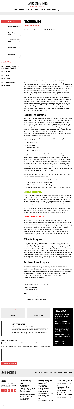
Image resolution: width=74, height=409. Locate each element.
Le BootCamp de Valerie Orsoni (14, 40)
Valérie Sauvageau (35, 29)
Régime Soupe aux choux (8, 82)
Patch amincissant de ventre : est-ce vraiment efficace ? (64, 381)
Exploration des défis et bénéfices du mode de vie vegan (26, 382)
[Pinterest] (64, 29)
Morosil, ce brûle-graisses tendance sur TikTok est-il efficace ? (62, 316)
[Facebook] (57, 29)
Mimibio (13, 316)
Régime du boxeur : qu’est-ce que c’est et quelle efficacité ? (10, 67)
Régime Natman (5, 79)
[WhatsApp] (67, 29)
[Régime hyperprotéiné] (4, 26)
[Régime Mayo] (4, 54)
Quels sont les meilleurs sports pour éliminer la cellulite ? (44, 397)
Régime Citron (5, 75)
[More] (71, 29)
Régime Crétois (12, 47)
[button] (58, 10)
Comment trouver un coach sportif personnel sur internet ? (62, 336)
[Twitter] (61, 29)
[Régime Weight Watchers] (4, 33)
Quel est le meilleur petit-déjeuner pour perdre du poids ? (62, 323)
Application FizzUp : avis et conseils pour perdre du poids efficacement (62, 330)
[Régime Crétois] (4, 47)
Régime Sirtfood (38, 316)
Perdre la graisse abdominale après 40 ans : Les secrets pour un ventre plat (45, 390)
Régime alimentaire (31, 25)
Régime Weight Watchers (12, 33)
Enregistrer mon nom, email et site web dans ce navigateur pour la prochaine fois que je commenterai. (26, 346)
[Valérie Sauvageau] (7, 329)
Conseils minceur (24, 385)
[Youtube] (15, 390)
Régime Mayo (11, 54)
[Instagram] (5, 390)
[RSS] (9, 390)
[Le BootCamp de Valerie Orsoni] (4, 40)
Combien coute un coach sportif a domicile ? (61, 342)
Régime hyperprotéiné (13, 26)
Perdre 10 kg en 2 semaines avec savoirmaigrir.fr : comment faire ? (45, 382)
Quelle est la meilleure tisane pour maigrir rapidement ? (27, 395)
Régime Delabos (5, 86)
